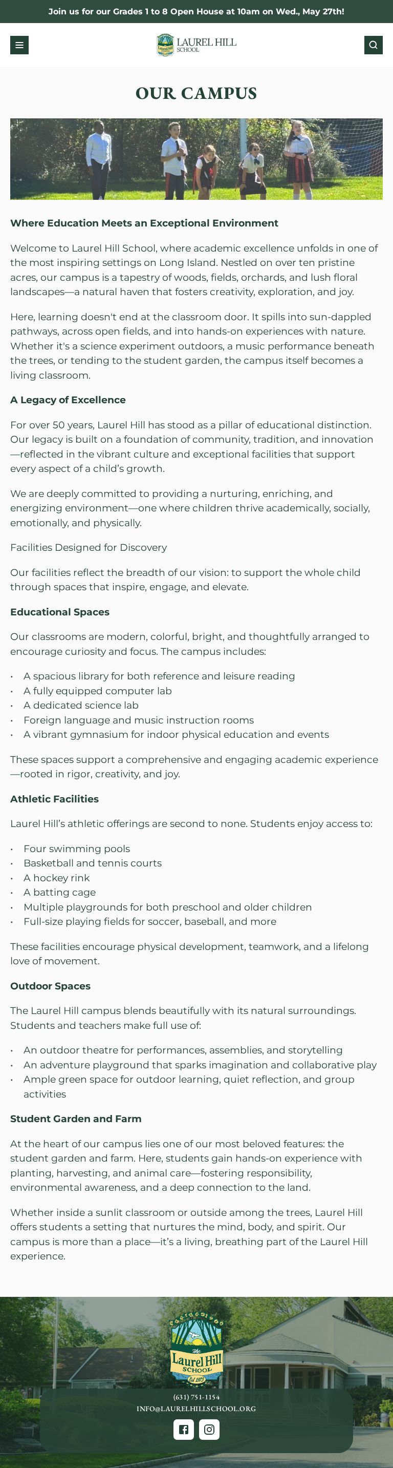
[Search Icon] (373, 45)
